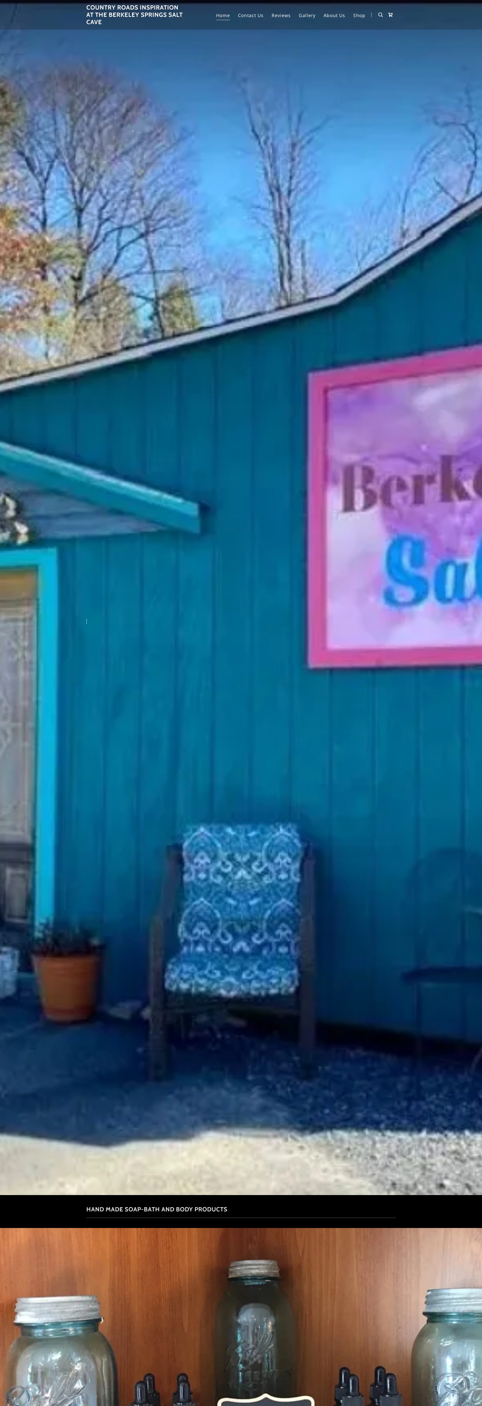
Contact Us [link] (251, 15)
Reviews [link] (281, 15)
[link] (140, 22)
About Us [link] (334, 15)
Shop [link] (359, 15)
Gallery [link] (307, 15)
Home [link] (223, 15)
